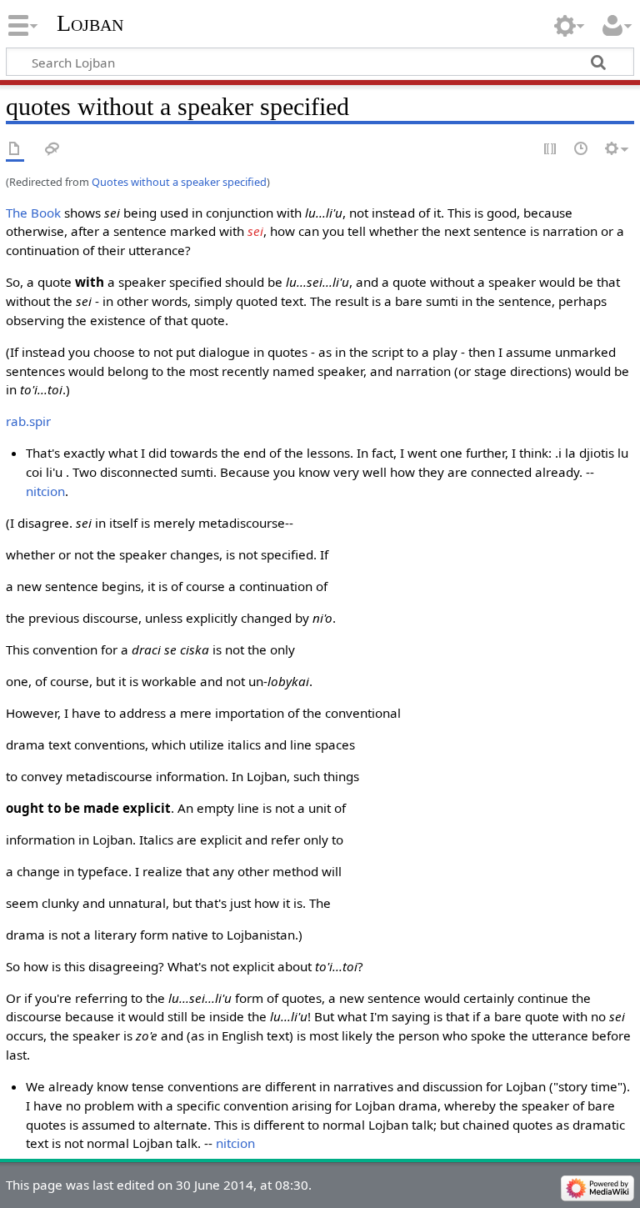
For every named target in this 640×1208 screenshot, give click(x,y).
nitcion (45, 491)
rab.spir (28, 421)
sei (255, 231)
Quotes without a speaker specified (179, 181)
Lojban (90, 23)
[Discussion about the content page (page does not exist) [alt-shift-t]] (52, 149)
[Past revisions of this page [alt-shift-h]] (581, 149)
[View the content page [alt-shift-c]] (15, 149)
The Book (33, 212)
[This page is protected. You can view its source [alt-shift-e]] (551, 149)
